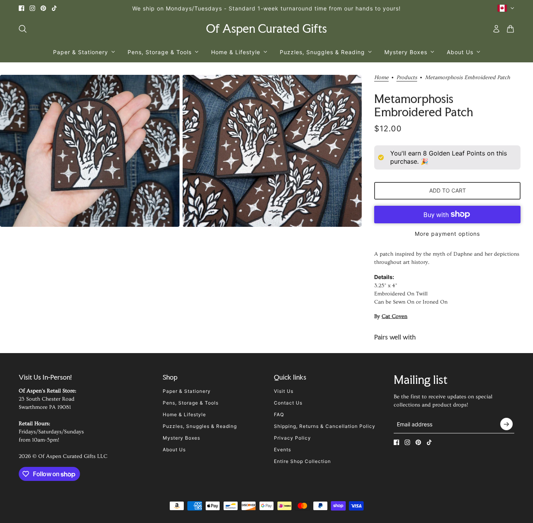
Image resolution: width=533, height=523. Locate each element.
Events (282, 449)
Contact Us (288, 403)
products (406, 78)
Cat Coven (394, 316)
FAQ (279, 414)
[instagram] (32, 8)
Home (381, 78)
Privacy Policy (292, 438)
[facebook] (21, 8)
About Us (174, 449)
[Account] (496, 29)
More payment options (447, 233)
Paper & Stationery (187, 391)
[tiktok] (54, 8)
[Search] (23, 29)
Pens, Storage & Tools (191, 403)
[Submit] (506, 424)
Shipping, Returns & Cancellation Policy (324, 426)
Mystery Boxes (181, 438)
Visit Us (283, 391)
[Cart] (510, 29)
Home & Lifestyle (184, 414)
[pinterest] (43, 8)
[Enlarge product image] (89, 151)
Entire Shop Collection (302, 461)
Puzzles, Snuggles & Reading (200, 426)
